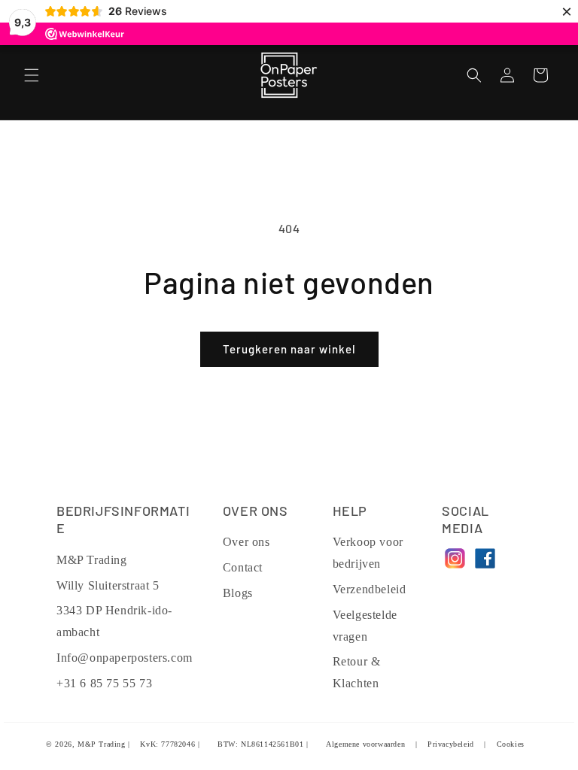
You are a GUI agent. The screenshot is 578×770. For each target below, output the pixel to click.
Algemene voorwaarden (365, 744)
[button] (31, 75)
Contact (243, 567)
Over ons (246, 541)
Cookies (511, 744)
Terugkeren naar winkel (289, 349)
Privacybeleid (450, 744)
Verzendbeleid (369, 589)
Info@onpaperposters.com (124, 657)
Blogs (238, 593)
